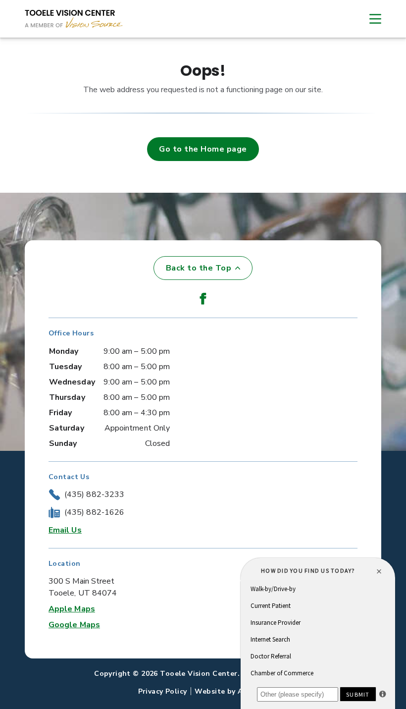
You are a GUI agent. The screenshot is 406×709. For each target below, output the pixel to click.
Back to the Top (198, 268)
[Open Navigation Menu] (370, 19)
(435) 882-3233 (94, 494)
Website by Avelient (231, 691)
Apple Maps (72, 608)
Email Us (65, 530)
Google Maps (74, 624)
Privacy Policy (162, 691)
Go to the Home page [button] (203, 149)
